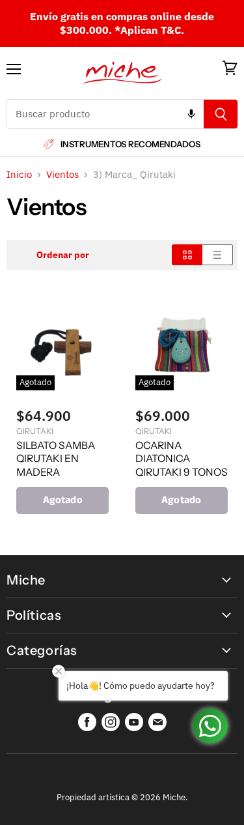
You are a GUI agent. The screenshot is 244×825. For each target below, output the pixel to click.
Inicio (19, 174)
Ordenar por (62, 255)
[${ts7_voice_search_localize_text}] (191, 114)
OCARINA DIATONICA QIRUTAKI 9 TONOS (181, 458)
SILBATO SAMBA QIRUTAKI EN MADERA (55, 458)
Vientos (62, 174)
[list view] (217, 254)
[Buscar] (221, 114)
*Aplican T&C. (149, 29)
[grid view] (187, 254)
